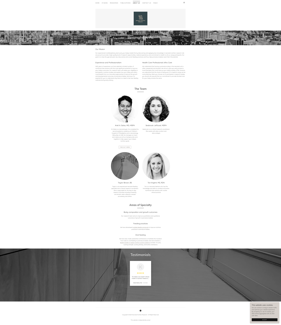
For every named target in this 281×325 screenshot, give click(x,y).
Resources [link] (114, 3)
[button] (184, 2)
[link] (140, 18)
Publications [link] (126, 3)
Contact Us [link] (146, 3)
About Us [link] (136, 3)
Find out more (125, 147)
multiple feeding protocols (140, 227)
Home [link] (97, 3)
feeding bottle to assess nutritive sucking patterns (135, 242)
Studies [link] (105, 3)
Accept (264, 319)
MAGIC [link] (155, 3)
